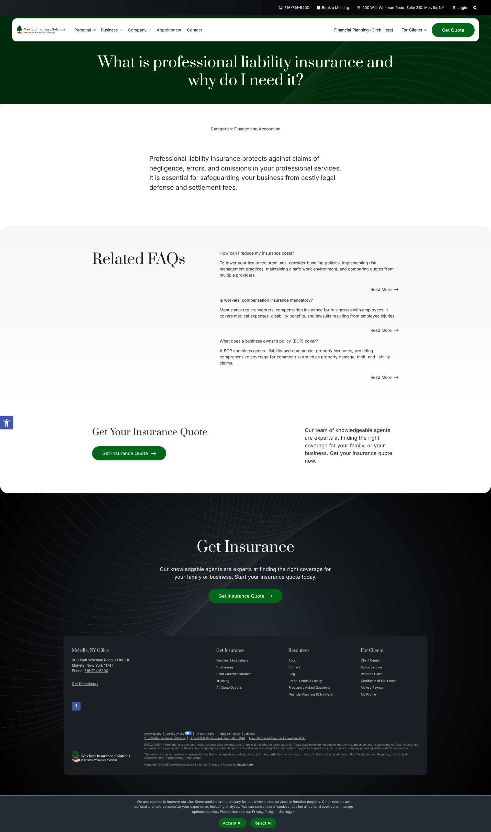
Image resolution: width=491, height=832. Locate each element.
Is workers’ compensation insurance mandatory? (266, 300)
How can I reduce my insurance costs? (257, 253)
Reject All (263, 823)
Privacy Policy (174, 734)
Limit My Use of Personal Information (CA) (277, 738)
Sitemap (249, 734)
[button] (6, 422)
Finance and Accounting (257, 128)
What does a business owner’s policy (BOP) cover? (269, 341)
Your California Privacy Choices (165, 738)
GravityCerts (245, 764)
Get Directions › (85, 683)
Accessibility (152, 734)
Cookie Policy (205, 734)
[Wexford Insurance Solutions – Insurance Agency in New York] (101, 752)
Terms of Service (229, 734)
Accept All (232, 823)
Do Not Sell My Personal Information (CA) (217, 738)
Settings (286, 812)
